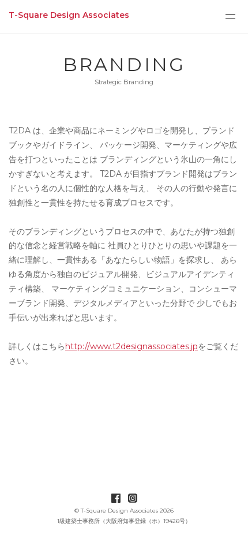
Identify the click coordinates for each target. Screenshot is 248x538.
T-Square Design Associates (69, 15)
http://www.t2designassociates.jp (131, 346)
